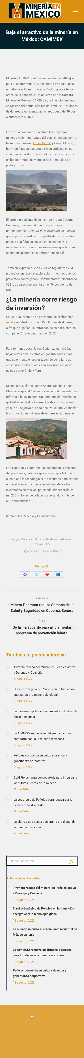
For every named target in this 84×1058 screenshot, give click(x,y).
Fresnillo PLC (42, 143)
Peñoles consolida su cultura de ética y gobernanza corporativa (40, 758)
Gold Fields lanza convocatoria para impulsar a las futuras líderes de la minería (45, 780)
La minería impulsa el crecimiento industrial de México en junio (45, 714)
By (58, 539)
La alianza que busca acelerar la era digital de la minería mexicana (44, 824)
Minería (34, 551)
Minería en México (32, 539)
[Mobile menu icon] (75, 11)
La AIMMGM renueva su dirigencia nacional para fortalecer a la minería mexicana (42, 736)
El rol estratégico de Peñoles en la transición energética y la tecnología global (44, 692)
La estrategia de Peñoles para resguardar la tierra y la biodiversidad (42, 802)
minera (10, 322)
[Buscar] (71, 861)
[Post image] (7, 667)
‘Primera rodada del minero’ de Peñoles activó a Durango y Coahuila (44, 669)
